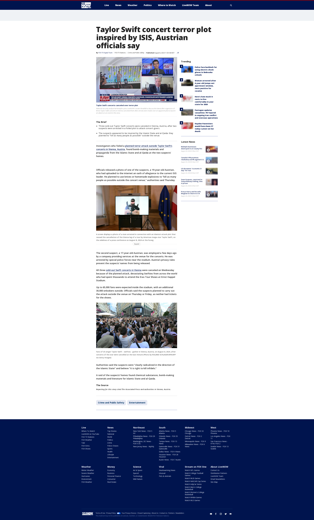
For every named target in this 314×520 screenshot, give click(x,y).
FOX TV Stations (120, 53)
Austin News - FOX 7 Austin (170, 460)
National (110, 434)
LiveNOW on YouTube (90, 434)
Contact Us (215, 470)
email (231, 514)
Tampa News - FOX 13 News (168, 442)
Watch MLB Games (192, 478)
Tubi (83, 443)
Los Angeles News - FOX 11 (220, 437)
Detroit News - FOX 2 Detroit (193, 437)
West (213, 427)
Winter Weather (87, 470)
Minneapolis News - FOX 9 (195, 441)
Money (111, 466)
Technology (137, 476)
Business (110, 473)
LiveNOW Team (217, 476)
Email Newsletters (218, 479)
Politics (110, 440)
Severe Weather (87, 473)
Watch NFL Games (192, 470)
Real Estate (111, 482)
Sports (109, 449)
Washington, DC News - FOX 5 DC (142, 442)
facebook (216, 514)
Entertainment (137, 402)
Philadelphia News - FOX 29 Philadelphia (144, 437)
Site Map (214, 482)
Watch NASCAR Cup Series (195, 481)
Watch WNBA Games (193, 497)
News (110, 427)
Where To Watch (88, 431)
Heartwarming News (167, 470)
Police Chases (112, 446)
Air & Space (137, 470)
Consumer (111, 479)
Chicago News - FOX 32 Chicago (194, 432)
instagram (221, 514)
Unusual (162, 473)
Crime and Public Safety (136, 53)
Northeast (139, 427)
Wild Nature (137, 479)
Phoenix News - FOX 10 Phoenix (220, 432)
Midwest (189, 427)
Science (137, 466)
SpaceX (136, 473)
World (109, 437)
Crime (109, 443)
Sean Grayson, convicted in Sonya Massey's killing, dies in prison (192, 181)
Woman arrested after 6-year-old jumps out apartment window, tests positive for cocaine (205, 85)
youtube (211, 514)
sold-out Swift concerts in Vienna (124, 270)
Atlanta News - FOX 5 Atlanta (167, 432)
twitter (226, 514)
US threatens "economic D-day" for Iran (191, 169)
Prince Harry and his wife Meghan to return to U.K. (191, 193)
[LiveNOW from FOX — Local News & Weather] (89, 5)
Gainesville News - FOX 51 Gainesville (169, 447)
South (162, 427)
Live (83, 427)
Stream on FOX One (195, 466)
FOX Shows (86, 449)
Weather (86, 466)
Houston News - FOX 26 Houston (168, 455)
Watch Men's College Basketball (193, 488)
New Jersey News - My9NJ (143, 446)
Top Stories (112, 431)
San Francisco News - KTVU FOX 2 (219, 442)
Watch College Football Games (194, 474)
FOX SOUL (85, 446)
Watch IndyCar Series (193, 484)
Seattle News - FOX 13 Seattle (220, 447)
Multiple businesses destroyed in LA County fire (191, 148)
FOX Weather (86, 440)
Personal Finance (114, 476)
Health (109, 451)
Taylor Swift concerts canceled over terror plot (117, 105)
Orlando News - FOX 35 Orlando (168, 437)
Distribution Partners (219, 473)
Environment (86, 479)
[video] (212, 149)
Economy (111, 470)
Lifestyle (110, 454)
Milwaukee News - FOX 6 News (195, 445)
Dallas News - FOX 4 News (169, 451)
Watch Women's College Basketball (194, 493)
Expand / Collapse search (231, 5)
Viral (161, 466)
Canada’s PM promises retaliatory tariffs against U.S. (192, 158)
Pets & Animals (165, 476)
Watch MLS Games (192, 500)
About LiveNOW (219, 466)
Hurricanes (85, 476)
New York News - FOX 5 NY (142, 432)
